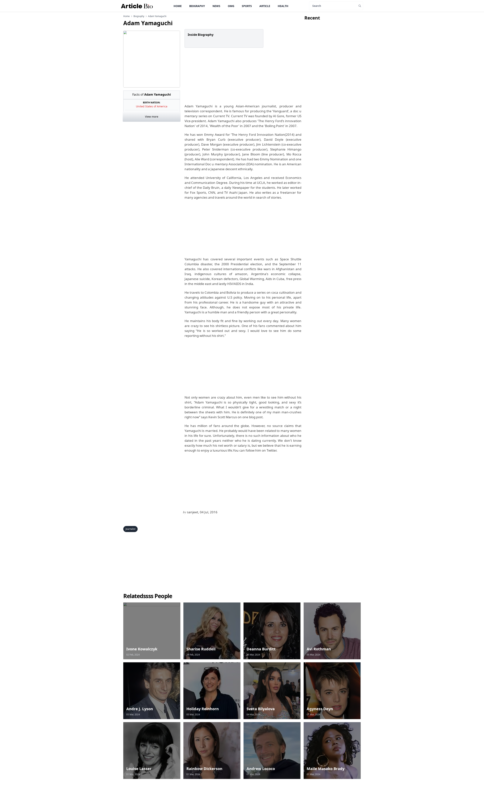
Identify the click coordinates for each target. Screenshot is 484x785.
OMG (231, 6)
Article (264, 6)
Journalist (130, 529)
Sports (247, 6)
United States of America (151, 106)
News (216, 6)
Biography (197, 6)
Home (178, 6)
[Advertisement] (242, 75)
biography (138, 16)
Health (283, 6)
